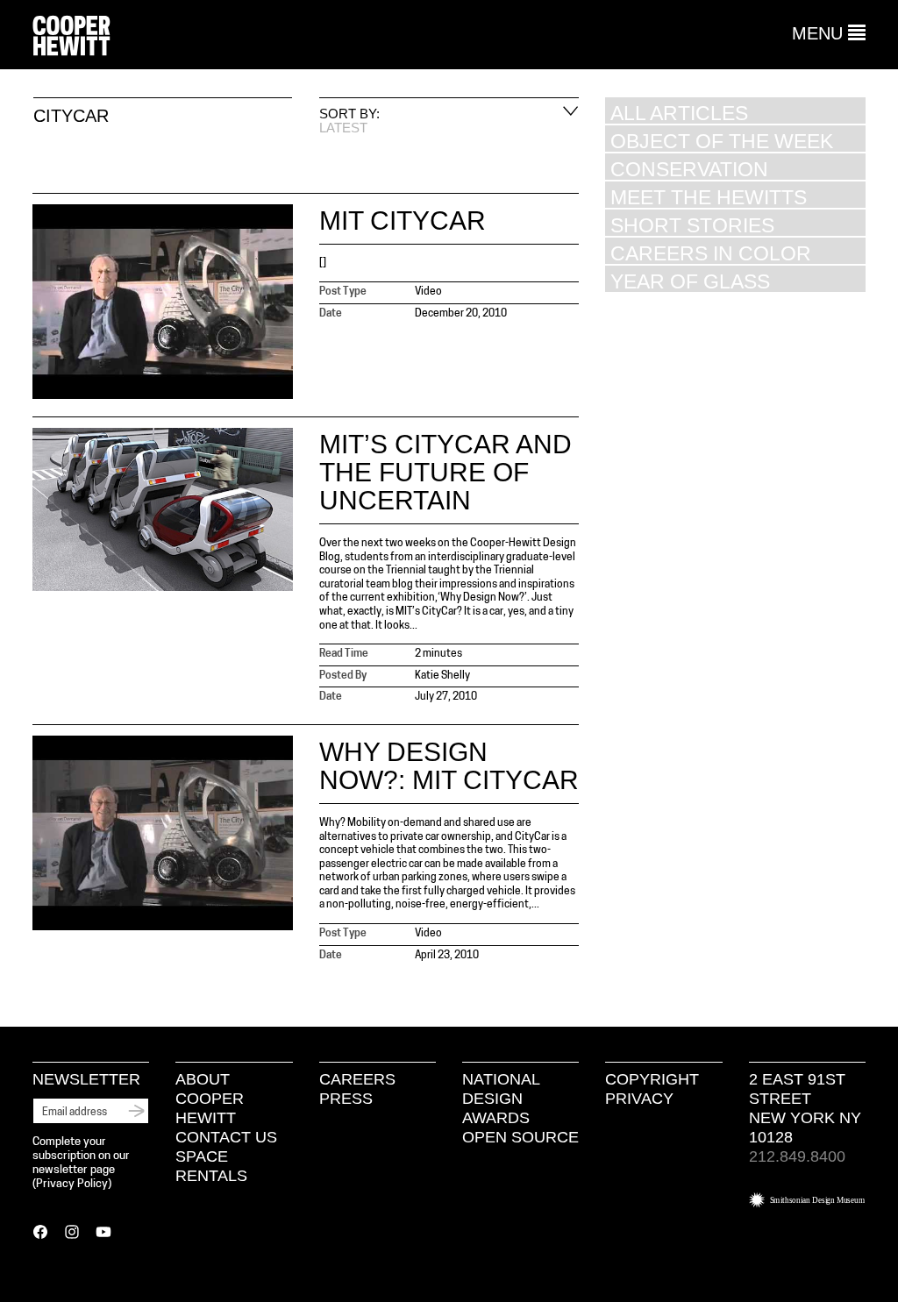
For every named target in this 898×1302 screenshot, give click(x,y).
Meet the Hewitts (708, 197)
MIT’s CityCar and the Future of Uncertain (445, 472)
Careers (357, 1079)
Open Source (520, 1137)
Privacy (639, 1098)
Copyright (652, 1079)
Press (346, 1098)
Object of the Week (721, 141)
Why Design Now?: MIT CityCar (449, 765)
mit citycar (402, 220)
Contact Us (226, 1137)
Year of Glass (690, 281)
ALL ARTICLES (679, 113)
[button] (829, 33)
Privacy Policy (72, 1184)
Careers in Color (710, 253)
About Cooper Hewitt (209, 1099)
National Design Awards (500, 1099)
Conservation (689, 169)
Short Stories (692, 225)
